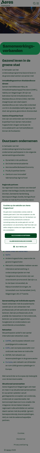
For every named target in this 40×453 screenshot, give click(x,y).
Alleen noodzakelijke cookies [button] (21, 241)
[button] (20, 246)
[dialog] (20, 226)
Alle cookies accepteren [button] (21, 235)
